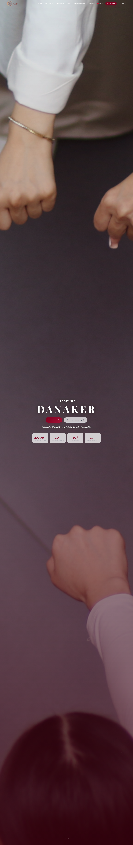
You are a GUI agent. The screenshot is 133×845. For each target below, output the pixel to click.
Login (122, 3)
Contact (91, 3)
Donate (112, 3)
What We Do (49, 3)
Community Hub (78, 3)
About (40, 3)
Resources (60, 3)
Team (68, 3)
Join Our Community (74, 420)
